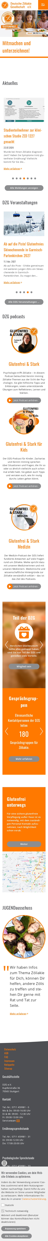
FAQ (6, 1057)
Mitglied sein (24, 666)
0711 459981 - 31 (21, 1136)
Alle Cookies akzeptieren (16, 1236)
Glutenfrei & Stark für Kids (24, 446)
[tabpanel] (24, 131)
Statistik (9, 1205)
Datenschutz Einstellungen (4, 1163)
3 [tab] (20, 178)
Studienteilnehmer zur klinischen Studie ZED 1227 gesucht (23, 135)
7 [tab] (35, 178)
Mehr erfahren (12, 168)
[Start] (16, 1)
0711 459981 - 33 (21, 1165)
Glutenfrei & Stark (24, 363)
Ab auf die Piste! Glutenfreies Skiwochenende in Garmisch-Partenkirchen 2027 (24, 249)
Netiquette (9, 1064)
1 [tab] (13, 178)
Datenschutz (10, 1049)
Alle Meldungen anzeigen (24, 187)
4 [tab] (24, 178)
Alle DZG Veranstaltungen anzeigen (25, 301)
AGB (6, 1053)
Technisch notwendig (16, 1210)
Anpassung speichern (15, 1228)
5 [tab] (28, 178)
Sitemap (8, 1068)
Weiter (24, 844)
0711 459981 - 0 (20, 1107)
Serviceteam (9, 1120)
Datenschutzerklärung (34, 1198)
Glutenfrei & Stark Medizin (24, 543)
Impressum (9, 1061)
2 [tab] (17, 178)
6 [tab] (31, 178)
